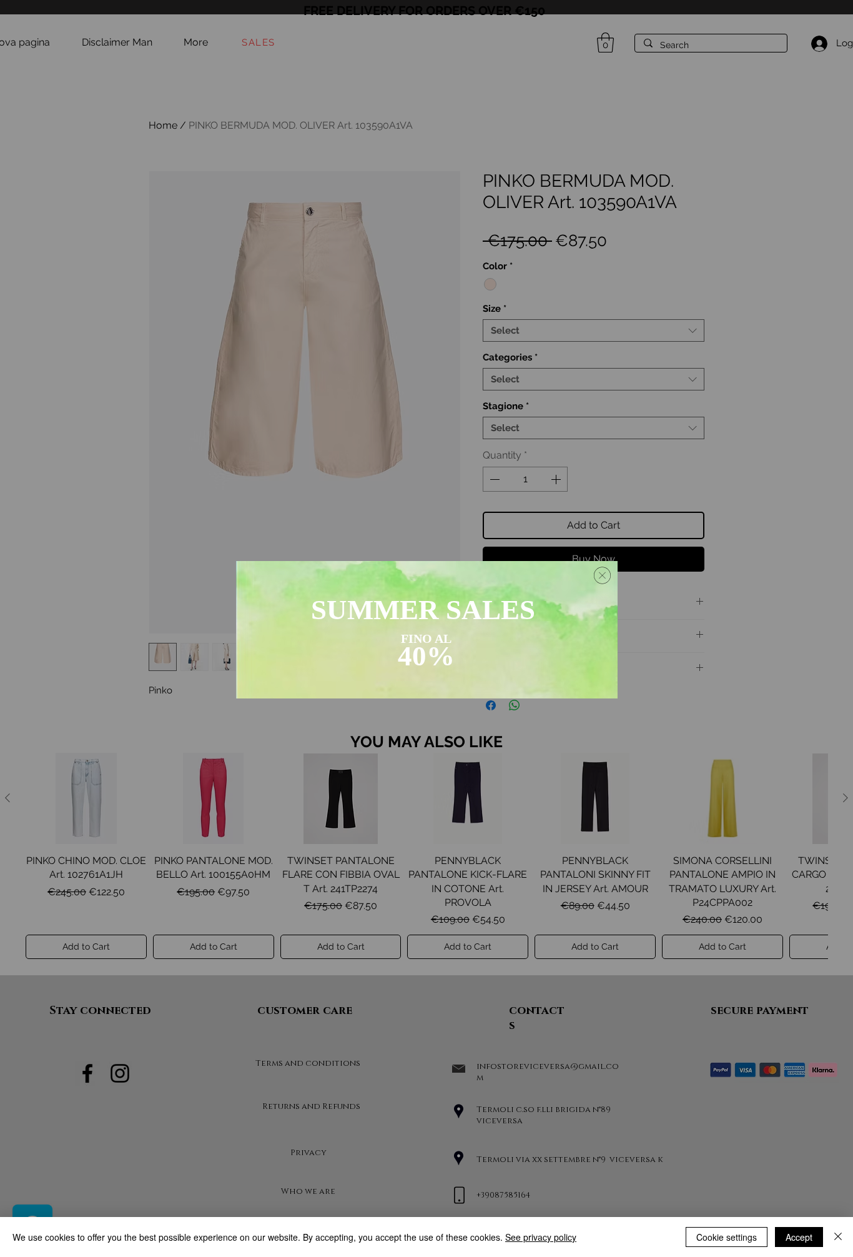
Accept (799, 1237)
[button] (602, 575)
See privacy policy (540, 1237)
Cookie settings (726, 1237)
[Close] (838, 1237)
